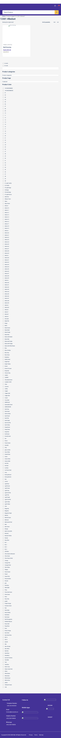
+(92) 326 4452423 (11, 705)
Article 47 (7, 298)
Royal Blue (7, 626)
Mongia (6, 528)
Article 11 (7, 210)
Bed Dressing (7, 47)
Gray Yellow (7, 452)
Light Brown (7, 486)
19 (5, 133)
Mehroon (7, 519)
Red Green (7, 617)
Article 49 (7, 302)
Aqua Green (7, 203)
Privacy (31, 735)
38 (5, 176)
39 (5, 178)
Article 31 (7, 260)
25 (5, 147)
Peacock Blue (8, 578)
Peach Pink (7, 576)
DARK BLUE (7, 402)
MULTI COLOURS (8, 531)
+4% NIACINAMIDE (9, 88)
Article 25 (7, 244)
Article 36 (7, 271)
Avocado (7, 318)
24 (5, 144)
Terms (35, 735)
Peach (6, 574)
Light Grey (7, 490)
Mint (6, 524)
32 (5, 162)
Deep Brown (7, 427)
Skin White (7, 648)
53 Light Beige (8, 187)
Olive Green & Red (9, 558)
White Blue (7, 675)
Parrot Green (7, 571)
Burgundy (7, 370)
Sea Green (7, 632)
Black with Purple (8, 341)
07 (5, 106)
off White (7, 551)
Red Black (7, 614)
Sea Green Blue (8, 635)
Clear (6, 384)
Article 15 (7, 219)
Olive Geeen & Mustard (10, 553)
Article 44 (7, 291)
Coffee (6, 388)
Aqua (6, 201)
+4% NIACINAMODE (9, 90)
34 (5, 167)
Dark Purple (7, 420)
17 (5, 129)
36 (5, 171)
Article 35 (7, 269)
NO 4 (6, 549)
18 (5, 131)
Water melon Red (8, 669)
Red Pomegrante (8, 619)
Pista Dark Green (8, 592)
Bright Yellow (7, 364)
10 (5, 113)
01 (5, 92)
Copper (6, 391)
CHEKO (6, 375)
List (58, 22)
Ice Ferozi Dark (8, 470)
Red (6, 608)
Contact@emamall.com (12, 712)
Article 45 (7, 293)
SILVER (6, 641)
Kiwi (6, 479)
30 (5, 158)
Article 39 (7, 278)
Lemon (6, 481)
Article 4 (6, 280)
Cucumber (7, 400)
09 (5, 110)
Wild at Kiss (7, 680)
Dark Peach (7, 416)
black (6, 325)
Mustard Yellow (8, 535)
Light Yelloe (7, 501)
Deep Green (7, 429)
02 (5, 95)
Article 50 (7, 307)
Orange (6, 560)
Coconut (6, 386)
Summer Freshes (8, 657)
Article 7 (6, 312)
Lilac (6, 506)
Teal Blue (7, 664)
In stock (6, 63)
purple (6, 601)
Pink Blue (7, 585)
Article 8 (6, 314)
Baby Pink (7, 321)
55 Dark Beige (8, 192)
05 (5, 101)
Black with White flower (10, 345)
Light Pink (7, 495)
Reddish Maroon (8, 621)
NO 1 (6, 542)
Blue (6, 348)
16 (5, 126)
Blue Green (7, 354)
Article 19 (7, 228)
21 (5, 138)
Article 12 (7, 212)
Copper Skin (7, 395)
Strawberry (7, 655)
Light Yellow (7, 504)
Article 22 (7, 237)
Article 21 (7, 235)
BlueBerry (7, 357)
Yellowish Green (8, 684)
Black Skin (7, 339)
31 (5, 160)
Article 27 (7, 248)
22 (5, 140)
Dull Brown (7, 434)
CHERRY (6, 377)
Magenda (7, 508)
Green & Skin (7, 461)
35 (5, 169)
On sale (6, 65)
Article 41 (7, 284)
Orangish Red (8, 565)
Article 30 (7, 257)
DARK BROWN (8, 406)
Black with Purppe (8, 343)
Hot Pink (6, 463)
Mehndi (6, 515)
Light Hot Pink (8, 492)
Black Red (7, 334)
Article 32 (7, 262)
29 (5, 156)
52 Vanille (7, 185)
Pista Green (7, 594)
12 (5, 117)
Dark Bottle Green (8, 404)
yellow (6, 682)
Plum (6, 596)
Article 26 (7, 246)
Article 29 (7, 253)
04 (5, 99)
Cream (6, 397)
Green (6, 456)
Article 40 (7, 282)
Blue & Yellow (8, 350)
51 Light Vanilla (8, 183)
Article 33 (7, 264)
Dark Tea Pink (8, 422)
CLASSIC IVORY (8, 382)
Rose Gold (7, 623)
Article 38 (7, 275)
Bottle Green (7, 359)
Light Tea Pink (8, 499)
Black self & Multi (8, 336)
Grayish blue (7, 454)
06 (5, 104)
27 (5, 151)
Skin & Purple (7, 646)
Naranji (6, 538)
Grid (54, 22)
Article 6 (6, 309)
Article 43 (7, 289)
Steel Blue (7, 653)
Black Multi (7, 330)
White (6, 671)
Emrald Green (8, 436)
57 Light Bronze (8, 194)
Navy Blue (7, 540)
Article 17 (7, 223)
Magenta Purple (8, 513)
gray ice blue (7, 449)
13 (5, 120)
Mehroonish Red (8, 522)
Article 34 (7, 266)
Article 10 (7, 208)
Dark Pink (7, 418)
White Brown (7, 678)
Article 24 (7, 242)
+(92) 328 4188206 (11, 718)
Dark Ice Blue (8, 413)
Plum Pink (7, 599)
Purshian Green (8, 605)
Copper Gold (7, 393)
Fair (5, 438)
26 (5, 149)
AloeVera (7, 196)
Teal (6, 662)
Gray (6, 447)
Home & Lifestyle (7, 44)
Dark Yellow (7, 425)
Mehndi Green (8, 517)
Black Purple (7, 332)
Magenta (7, 510)
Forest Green (7, 443)
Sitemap (41, 735)
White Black (7, 673)
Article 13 (7, 214)
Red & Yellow (7, 612)
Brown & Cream (8, 368)
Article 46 (7, 296)
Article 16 (7, 221)
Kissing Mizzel (8, 474)
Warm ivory (7, 666)
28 (5, 153)
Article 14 (7, 217)
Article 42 (7, 287)
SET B (6, 639)
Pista (6, 590)
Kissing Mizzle (8, 476)
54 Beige (7, 190)
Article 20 (7, 232)
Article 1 (6, 205)
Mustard (6, 533)
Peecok (6, 580)
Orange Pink (7, 562)
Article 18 (7, 226)
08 (5, 108)
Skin (6, 644)
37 (5, 174)
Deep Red (7, 431)
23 (5, 142)
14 (5, 122)
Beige (6, 323)
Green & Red (7, 458)
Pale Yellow (7, 567)
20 (5, 135)
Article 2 (6, 230)
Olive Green (7, 556)
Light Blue (7, 483)
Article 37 (7, 273)
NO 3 (6, 547)
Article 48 (7, 300)
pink (6, 583)
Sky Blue (6, 650)
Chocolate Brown (8, 379)
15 (5, 124)
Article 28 (7, 251)
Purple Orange (8, 603)
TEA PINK (7, 660)
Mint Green (7, 526)
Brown (6, 366)
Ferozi (6, 440)
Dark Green (7, 411)
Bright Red (7, 361)
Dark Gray (7, 409)
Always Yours (8, 199)
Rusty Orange (8, 630)
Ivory (6, 472)
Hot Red (6, 465)
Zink (6, 687)
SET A (6, 637)
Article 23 (7, 239)
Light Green (7, 488)
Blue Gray (7, 352)
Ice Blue (6, 467)
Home (3, 16)
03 (5, 97)
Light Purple (7, 497)
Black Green (7, 327)
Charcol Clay (7, 373)
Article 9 (6, 316)
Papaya (6, 569)
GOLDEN (6, 445)
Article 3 (6, 255)
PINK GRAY (7, 587)
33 (5, 165)
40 (5, 180)
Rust (6, 628)
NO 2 (6, 544)
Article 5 (6, 305)
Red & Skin (7, 610)
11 (5, 115)
